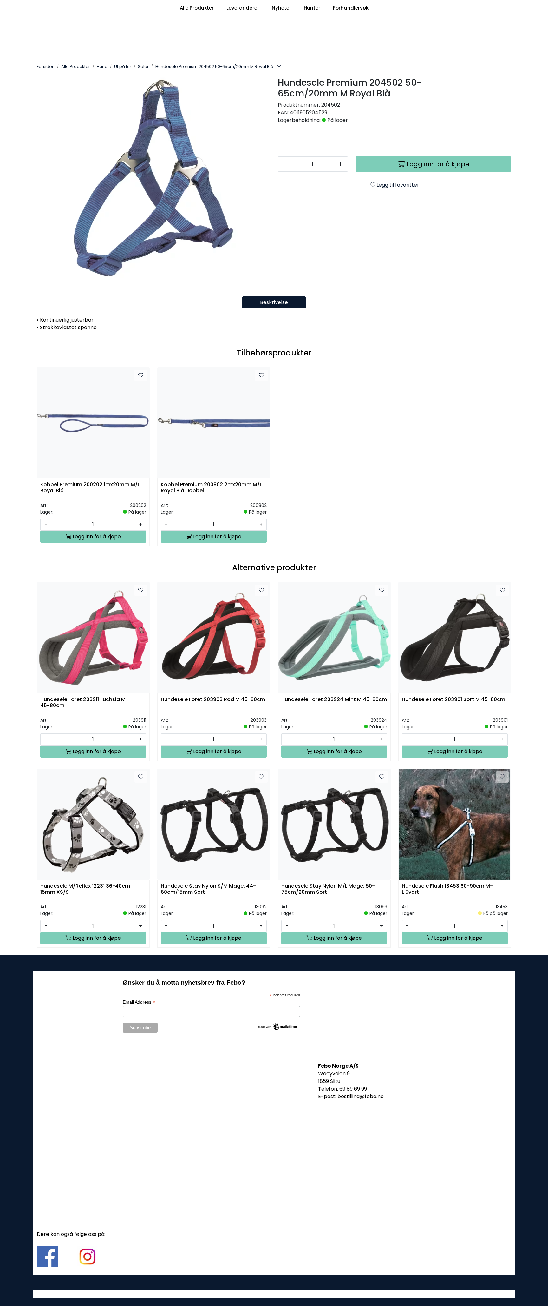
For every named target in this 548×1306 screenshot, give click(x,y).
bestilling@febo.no (360, 1096)
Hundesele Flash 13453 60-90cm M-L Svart (447, 889)
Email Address (139, 1002)
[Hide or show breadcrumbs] (279, 67)
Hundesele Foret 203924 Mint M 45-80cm (334, 699)
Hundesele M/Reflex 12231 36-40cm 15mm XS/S (85, 889)
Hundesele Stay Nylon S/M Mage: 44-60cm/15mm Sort (208, 889)
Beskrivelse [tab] (274, 302)
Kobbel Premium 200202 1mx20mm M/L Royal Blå (90, 487)
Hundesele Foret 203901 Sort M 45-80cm (453, 699)
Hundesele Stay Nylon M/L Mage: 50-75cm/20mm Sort (328, 889)
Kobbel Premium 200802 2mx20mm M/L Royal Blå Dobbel (211, 487)
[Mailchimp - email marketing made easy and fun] (278, 1026)
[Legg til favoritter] (140, 375)
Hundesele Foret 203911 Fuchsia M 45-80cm (83, 702)
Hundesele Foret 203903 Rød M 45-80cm (213, 699)
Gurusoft (274, 1294)
